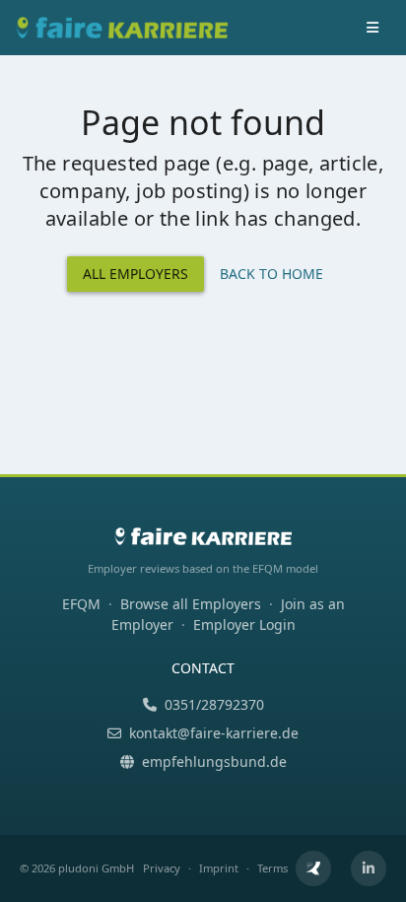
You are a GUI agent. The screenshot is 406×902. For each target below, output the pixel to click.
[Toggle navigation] (372, 27)
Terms (272, 868)
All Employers (135, 273)
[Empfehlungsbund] (313, 868)
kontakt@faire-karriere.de (214, 733)
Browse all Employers (190, 603)
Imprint (218, 868)
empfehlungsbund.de (214, 761)
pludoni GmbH (96, 868)
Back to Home (271, 273)
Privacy (161, 868)
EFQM (81, 603)
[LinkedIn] (368, 868)
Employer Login (244, 624)
